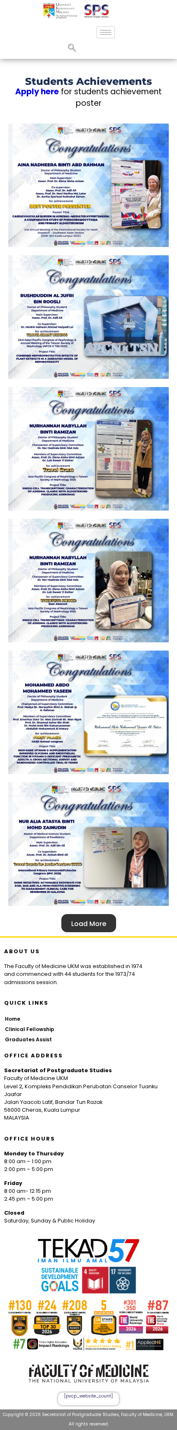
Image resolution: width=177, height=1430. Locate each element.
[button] (72, 48)
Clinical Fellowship (29, 1029)
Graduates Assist (28, 1039)
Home (12, 1018)
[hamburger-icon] (105, 32)
